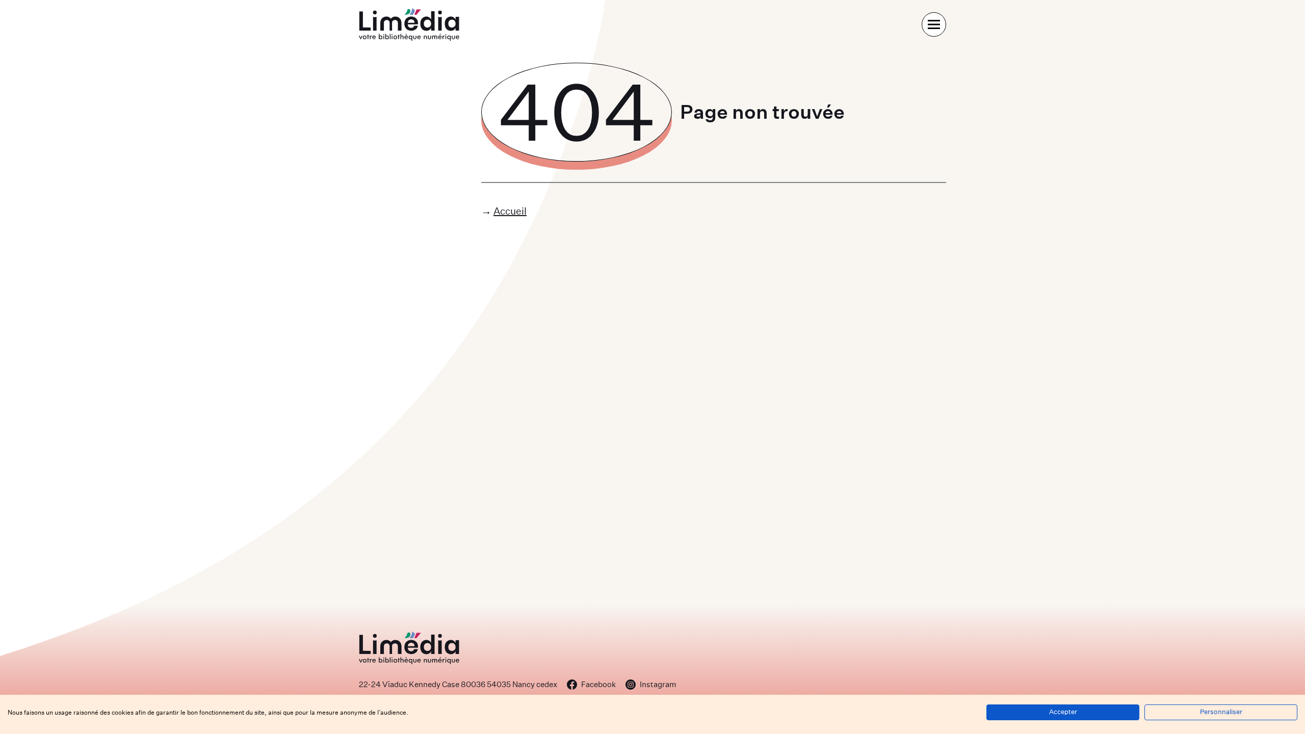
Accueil (510, 211)
